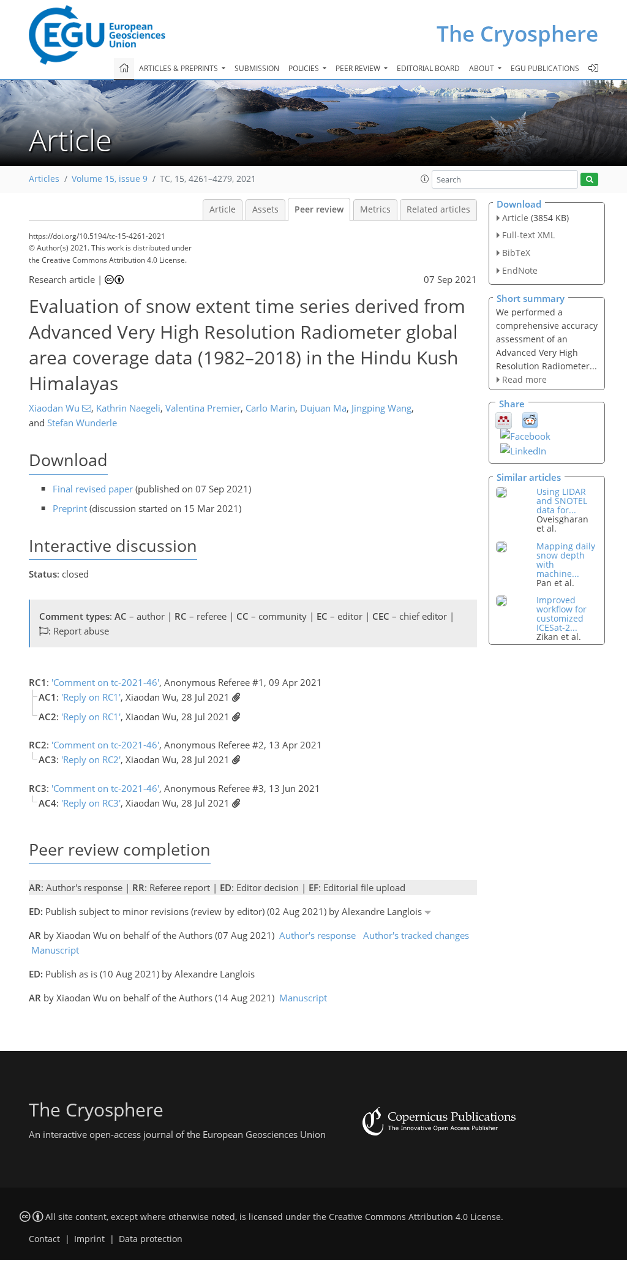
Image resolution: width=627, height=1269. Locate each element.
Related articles (438, 209)
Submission (257, 68)
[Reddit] (530, 419)
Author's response (317, 935)
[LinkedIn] (523, 449)
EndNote (520, 270)
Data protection (150, 1239)
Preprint (70, 508)
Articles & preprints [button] (179, 68)
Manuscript (55, 950)
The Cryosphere (517, 33)
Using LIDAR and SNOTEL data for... (561, 501)
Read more (524, 379)
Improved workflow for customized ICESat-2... (561, 613)
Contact (44, 1239)
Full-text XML (528, 235)
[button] (425, 178)
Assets (265, 209)
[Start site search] (589, 180)
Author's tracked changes (416, 935)
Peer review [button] (359, 68)
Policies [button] (304, 68)
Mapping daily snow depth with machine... (565, 559)
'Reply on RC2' (91, 759)
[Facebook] (525, 435)
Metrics (375, 209)
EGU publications (545, 68)
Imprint (89, 1239)
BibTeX (516, 252)
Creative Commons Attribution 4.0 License (415, 1216)
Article (222, 209)
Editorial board (428, 68)
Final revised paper (93, 489)
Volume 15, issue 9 (110, 178)
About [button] (482, 68)
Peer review (319, 209)
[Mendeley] (503, 419)
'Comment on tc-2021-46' (105, 682)
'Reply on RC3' (91, 803)
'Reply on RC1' (91, 697)
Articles (44, 178)
